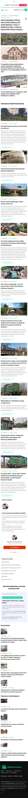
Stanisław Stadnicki (13, 123)
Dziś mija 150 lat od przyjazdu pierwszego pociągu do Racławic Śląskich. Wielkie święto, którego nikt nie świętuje (14, 640)
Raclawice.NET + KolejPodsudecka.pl (12, 597)
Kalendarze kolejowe (8, 573)
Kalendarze (15, 776)
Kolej (9, 706)
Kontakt (2, 770)
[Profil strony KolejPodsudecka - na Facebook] (14, 1)
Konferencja (11, 687)
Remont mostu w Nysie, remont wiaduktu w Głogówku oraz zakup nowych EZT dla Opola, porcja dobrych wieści (14, 363)
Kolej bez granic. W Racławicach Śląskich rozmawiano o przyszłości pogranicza (12, 691)
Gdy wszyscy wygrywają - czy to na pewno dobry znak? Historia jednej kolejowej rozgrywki (12, 286)
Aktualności (6, 562)
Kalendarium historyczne (9, 570)
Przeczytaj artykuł (6, 147)
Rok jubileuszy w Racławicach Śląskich (12, 740)
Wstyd (9, 636)
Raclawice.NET (14, 772)
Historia (10, 653)
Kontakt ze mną (7, 579)
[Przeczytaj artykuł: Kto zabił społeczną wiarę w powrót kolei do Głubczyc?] (14, 114)
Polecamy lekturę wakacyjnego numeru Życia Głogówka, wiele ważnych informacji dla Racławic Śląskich (13, 674)
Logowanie (22, 5)
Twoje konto (16, 9)
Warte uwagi (11, 737)
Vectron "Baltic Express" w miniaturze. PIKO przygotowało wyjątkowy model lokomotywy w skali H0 (14, 94)
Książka (5, 576)
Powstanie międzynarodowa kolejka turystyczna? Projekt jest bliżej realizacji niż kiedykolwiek (13, 243)
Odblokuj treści (9, 770)
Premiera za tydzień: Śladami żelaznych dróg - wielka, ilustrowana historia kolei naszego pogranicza (14, 755)
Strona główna (4, 776)
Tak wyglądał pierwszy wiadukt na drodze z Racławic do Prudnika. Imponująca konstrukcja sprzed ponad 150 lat (13, 657)
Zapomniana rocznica (5, 17)
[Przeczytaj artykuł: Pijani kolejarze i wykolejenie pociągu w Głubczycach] (14, 389)
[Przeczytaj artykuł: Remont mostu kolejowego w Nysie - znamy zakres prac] (14, 190)
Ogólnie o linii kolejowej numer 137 (12, 568)
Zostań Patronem (17, 770)
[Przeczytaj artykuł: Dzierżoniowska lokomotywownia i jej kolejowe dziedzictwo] (14, 157)
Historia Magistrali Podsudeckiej (11, 565)
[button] (25, 10)
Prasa (10, 670)
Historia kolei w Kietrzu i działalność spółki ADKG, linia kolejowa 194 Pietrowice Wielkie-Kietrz (12, 437)
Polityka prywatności (5, 772)
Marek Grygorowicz (13, 199)
